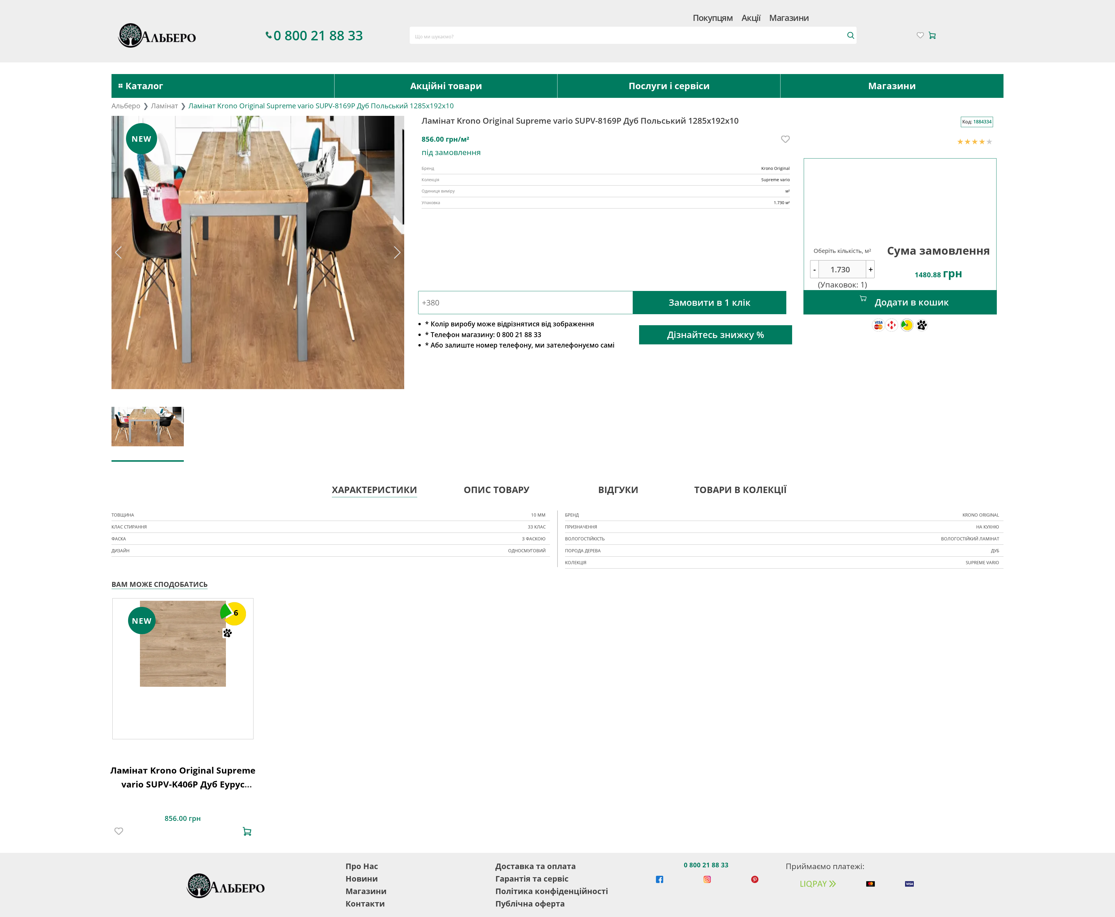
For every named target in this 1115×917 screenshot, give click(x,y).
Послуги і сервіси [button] (669, 86)
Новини (362, 878)
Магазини (789, 17)
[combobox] (633, 35)
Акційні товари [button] (446, 86)
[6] (183, 642)
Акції (751, 17)
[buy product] (247, 831)
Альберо (126, 105)
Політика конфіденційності (551, 891)
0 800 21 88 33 (706, 864)
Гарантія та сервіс (532, 878)
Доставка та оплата (535, 866)
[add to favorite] (119, 831)
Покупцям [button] (713, 17)
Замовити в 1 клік (710, 302)
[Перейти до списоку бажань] (920, 35)
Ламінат (164, 105)
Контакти (365, 903)
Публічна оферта (530, 903)
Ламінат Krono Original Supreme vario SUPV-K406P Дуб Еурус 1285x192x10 (183, 784)
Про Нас (362, 866)
